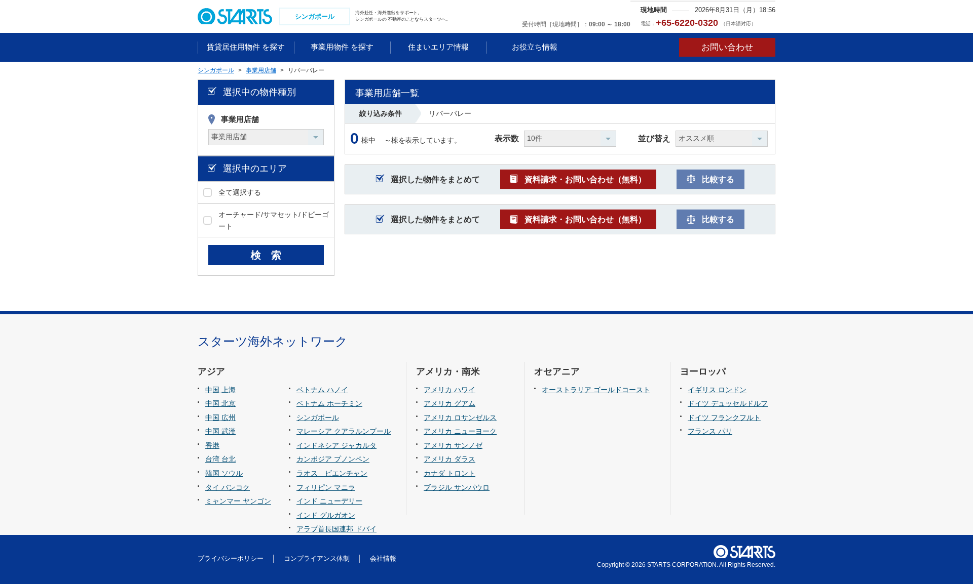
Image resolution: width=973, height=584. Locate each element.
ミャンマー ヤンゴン (238, 501)
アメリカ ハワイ (449, 390)
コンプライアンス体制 (317, 558)
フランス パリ (710, 431)
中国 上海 (220, 390)
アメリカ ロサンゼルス (460, 417)
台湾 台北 (220, 459)
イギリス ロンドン (717, 390)
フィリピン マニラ (325, 487)
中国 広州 (220, 417)
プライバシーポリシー (231, 558)
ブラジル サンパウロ (457, 487)
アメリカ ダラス (449, 459)
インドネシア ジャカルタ (336, 445)
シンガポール (317, 417)
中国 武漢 (220, 431)
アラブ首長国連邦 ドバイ (336, 529)
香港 (212, 445)
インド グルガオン (325, 515)
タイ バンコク (227, 487)
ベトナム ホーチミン (329, 403)
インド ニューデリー (329, 501)
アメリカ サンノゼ (453, 445)
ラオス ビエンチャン (331, 473)
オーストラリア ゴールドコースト (596, 390)
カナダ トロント (449, 473)
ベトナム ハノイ (322, 390)
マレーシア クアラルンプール (343, 431)
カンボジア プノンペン (332, 459)
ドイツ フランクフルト (724, 417)
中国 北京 (220, 403)
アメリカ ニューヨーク (460, 431)
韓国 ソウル (224, 473)
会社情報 (383, 558)
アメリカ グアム (449, 403)
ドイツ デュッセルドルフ (728, 403)
